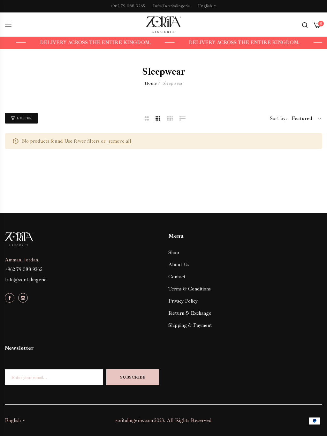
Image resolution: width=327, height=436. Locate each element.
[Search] (305, 24)
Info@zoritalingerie (26, 279)
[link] (112, 43)
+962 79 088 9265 (23, 269)
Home (151, 83)
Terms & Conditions (189, 289)
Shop (173, 252)
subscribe (132, 377)
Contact (177, 277)
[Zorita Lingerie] (163, 24)
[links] (10, 297)
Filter (24, 118)
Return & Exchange (189, 313)
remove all (120, 141)
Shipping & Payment (190, 325)
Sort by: (278, 118)
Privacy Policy (183, 301)
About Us (178, 264)
